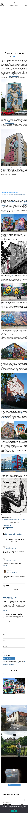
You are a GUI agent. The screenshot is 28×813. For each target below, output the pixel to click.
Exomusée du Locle (20, 367)
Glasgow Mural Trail (13, 76)
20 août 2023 (15, 56)
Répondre (5, 554)
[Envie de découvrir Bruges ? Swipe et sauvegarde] (14, 718)
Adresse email (6, 798)
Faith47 (25, 234)
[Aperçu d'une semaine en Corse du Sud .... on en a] (14, 770)
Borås (2, 211)
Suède (18, 522)
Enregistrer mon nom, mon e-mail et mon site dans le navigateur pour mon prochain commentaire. (13, 654)
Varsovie (16, 365)
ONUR (16, 445)
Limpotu (22, 412)
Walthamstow (5, 169)
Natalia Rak (24, 201)
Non (16, 811)
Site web (5, 646)
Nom (4, 634)
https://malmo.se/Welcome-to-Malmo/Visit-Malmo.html (13, 519)
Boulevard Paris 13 (9, 123)
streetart (15, 522)
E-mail (4, 640)
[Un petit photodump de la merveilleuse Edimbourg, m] (14, 744)
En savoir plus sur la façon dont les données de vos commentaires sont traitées (14, 663)
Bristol (12, 275)
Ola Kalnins (13, 201)
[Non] (26, 809)
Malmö (11, 522)
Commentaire (6, 621)
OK (12, 811)
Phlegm (11, 169)
